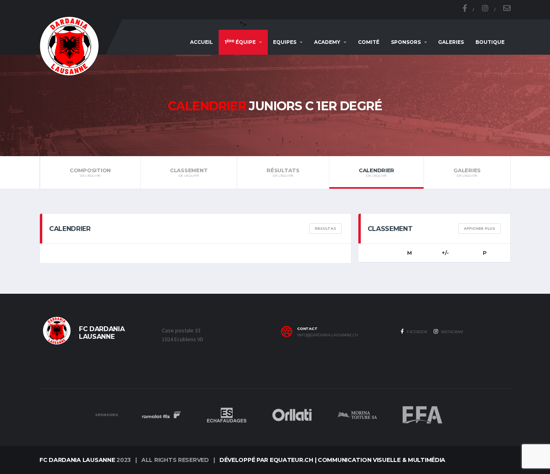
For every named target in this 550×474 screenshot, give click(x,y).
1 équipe (240, 42)
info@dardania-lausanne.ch (327, 335)
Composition (90, 172)
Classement (188, 172)
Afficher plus (479, 228)
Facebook (417, 332)
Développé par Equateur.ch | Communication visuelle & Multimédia (332, 460)
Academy (327, 42)
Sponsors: (107, 415)
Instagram (451, 332)
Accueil (201, 42)
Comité (368, 42)
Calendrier (376, 172)
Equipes (284, 42)
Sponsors (406, 42)
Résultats (283, 172)
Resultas (325, 228)
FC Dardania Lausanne (77, 460)
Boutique (490, 42)
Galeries (451, 42)
